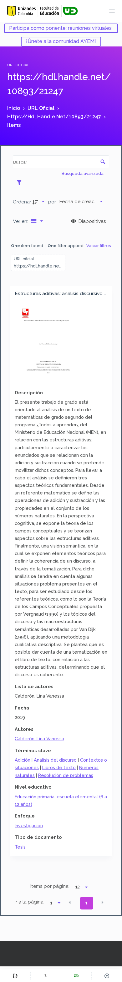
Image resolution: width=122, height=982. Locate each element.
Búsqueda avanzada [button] (83, 173)
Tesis (20, 847)
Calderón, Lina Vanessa (39, 738)
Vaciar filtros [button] (98, 245)
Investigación (29, 825)
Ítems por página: (49, 886)
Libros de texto (59, 767)
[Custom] (15, 976)
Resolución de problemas (65, 775)
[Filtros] (21, 182)
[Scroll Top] (107, 976)
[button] (69, 902)
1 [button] (86, 902)
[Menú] (112, 11)
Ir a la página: (29, 902)
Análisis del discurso (55, 760)
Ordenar (22, 202)
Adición (22, 760)
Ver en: (21, 221)
